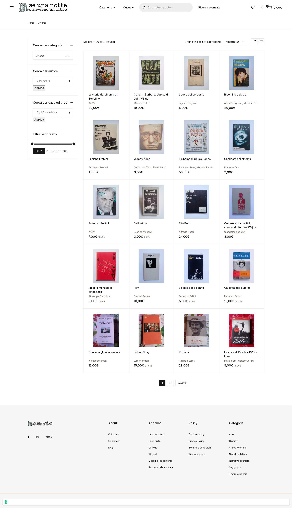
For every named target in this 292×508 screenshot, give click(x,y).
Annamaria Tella (142, 167)
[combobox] (53, 55)
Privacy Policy (196, 441)
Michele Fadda (205, 167)
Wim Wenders (141, 360)
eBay (49, 437)
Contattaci (113, 441)
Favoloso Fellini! (99, 223)
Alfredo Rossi (186, 231)
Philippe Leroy (187, 360)
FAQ (110, 447)
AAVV (92, 231)
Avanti (182, 383)
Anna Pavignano (233, 103)
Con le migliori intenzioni (104, 352)
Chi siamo (113, 434)
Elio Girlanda (159, 167)
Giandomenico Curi (234, 231)
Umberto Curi (231, 167)
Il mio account (156, 434)
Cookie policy (196, 434)
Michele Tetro (141, 103)
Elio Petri (184, 223)
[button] (12, 7)
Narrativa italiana (238, 454)
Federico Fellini (187, 296)
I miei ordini (155, 441)
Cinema (233, 441)
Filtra (39, 151)
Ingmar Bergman (188, 103)
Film (136, 287)
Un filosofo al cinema (237, 159)
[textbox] (52, 80)
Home (31, 22)
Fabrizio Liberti (187, 167)
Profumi (184, 352)
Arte (231, 434)
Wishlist (153, 454)
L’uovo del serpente (191, 94)
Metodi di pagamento (160, 460)
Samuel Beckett (142, 296)
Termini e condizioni (200, 447)
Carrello (153, 447)
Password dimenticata (161, 467)
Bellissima (140, 223)
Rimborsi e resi (197, 454)
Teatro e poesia (238, 473)
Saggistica (235, 467)
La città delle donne (191, 287)
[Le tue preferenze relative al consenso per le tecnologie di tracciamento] (146, 502)
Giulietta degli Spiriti (237, 287)
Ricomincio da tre (235, 94)
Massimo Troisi (252, 103)
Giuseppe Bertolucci (100, 296)
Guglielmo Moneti (98, 167)
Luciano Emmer (98, 159)
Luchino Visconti (143, 231)
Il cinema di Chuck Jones (195, 159)
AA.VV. (92, 103)
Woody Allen (142, 159)
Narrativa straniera (239, 460)
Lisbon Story (142, 352)
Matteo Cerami (246, 360)
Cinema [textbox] (51, 55)
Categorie (105, 7)
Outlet (127, 7)
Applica (39, 88)
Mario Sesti (230, 360)
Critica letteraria (238, 447)
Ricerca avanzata (209, 7)
